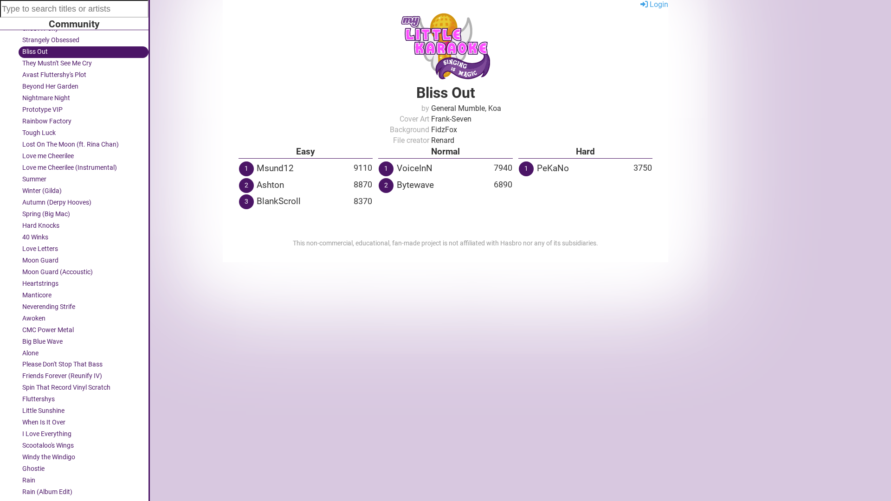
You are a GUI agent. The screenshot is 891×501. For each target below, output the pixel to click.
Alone (30, 353)
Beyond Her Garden (50, 86)
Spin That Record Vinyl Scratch (66, 388)
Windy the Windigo (48, 457)
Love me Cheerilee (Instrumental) (69, 168)
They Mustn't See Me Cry (57, 63)
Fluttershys (38, 399)
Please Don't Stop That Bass (62, 364)
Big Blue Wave (42, 342)
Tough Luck (39, 133)
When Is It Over (43, 422)
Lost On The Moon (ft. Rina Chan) (70, 144)
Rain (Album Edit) (47, 492)
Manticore (37, 295)
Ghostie (33, 469)
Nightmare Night (46, 98)
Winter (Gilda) (42, 191)
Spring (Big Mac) (46, 214)
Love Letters (40, 249)
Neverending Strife (48, 307)
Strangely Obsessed (50, 40)
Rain (28, 480)
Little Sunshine (43, 411)
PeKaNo (553, 168)
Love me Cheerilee (48, 156)
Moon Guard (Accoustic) (57, 272)
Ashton (270, 185)
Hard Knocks (40, 226)
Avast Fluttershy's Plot (54, 75)
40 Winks (35, 237)
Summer (34, 179)
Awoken (33, 318)
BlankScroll (279, 201)
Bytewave (415, 185)
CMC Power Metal (48, 330)
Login (658, 4)
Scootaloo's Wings (48, 446)
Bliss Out (35, 52)
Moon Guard (40, 260)
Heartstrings (40, 284)
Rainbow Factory (46, 121)
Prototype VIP (42, 110)
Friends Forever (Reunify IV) (62, 376)
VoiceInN (415, 168)
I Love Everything (46, 434)
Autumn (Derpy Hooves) (56, 202)
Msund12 (275, 168)
